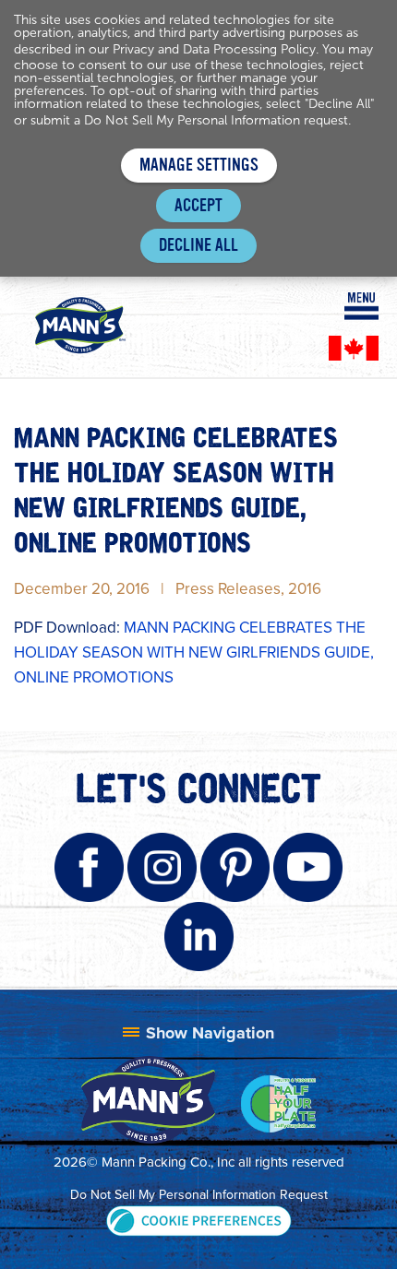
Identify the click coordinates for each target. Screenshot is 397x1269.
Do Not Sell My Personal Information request (216, 120)
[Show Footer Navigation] (198, 1033)
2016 (304, 588)
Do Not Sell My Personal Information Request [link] (199, 1194)
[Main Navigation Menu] (361, 306)
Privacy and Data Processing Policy (214, 49)
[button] (199, 1219)
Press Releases (228, 588)
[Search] (316, 305)
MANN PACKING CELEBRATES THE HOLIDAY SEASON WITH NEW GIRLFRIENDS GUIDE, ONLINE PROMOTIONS (194, 652)
